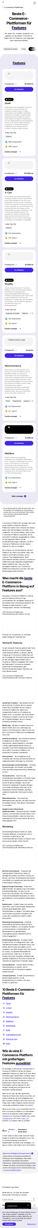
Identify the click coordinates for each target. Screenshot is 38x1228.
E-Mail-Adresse (7, 1199)
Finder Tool (25, 1118)
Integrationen (17, 401)
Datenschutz (31, 1224)
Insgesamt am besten (10, 49)
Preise (24, 49)
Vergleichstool (7, 1118)
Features (8, 136)
